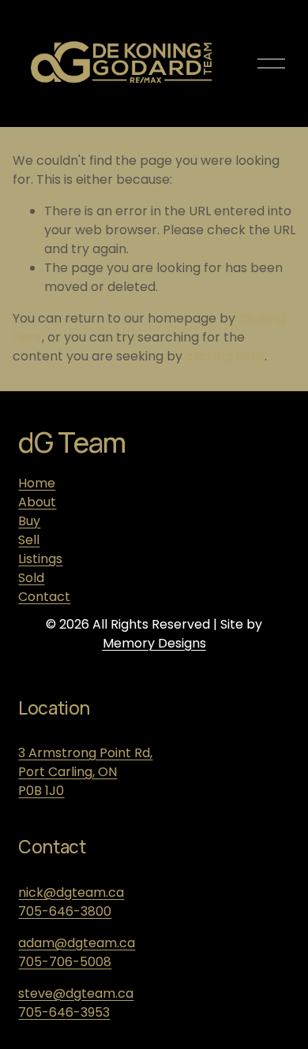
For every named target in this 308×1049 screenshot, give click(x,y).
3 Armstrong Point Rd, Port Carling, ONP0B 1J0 (85, 772)
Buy (29, 521)
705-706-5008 (64, 962)
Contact (44, 597)
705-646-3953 (64, 1012)
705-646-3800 (64, 911)
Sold (31, 578)
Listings (40, 559)
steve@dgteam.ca (75, 993)
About (37, 502)
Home (36, 483)
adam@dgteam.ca (76, 943)
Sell (28, 540)
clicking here (225, 356)
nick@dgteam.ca (71, 892)
